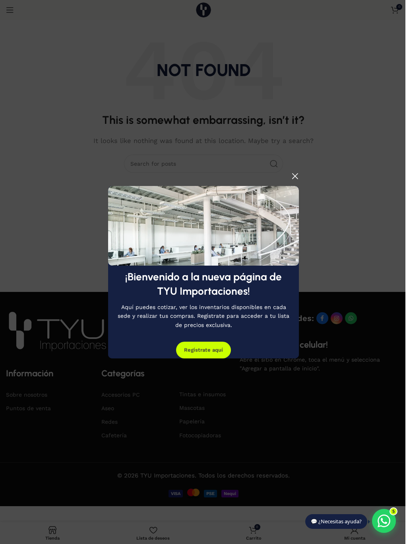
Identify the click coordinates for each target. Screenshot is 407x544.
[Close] (295, 176)
